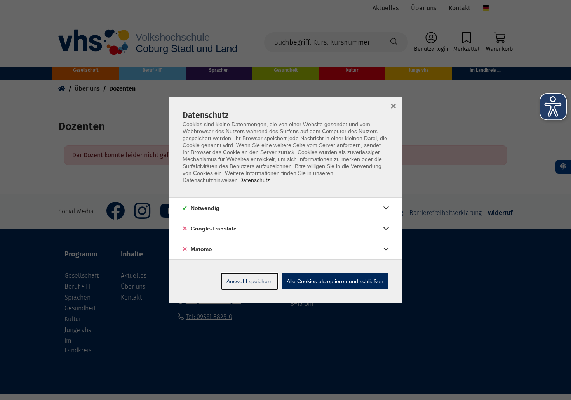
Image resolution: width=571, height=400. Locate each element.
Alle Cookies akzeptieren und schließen (335, 281)
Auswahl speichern (249, 281)
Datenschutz (254, 180)
